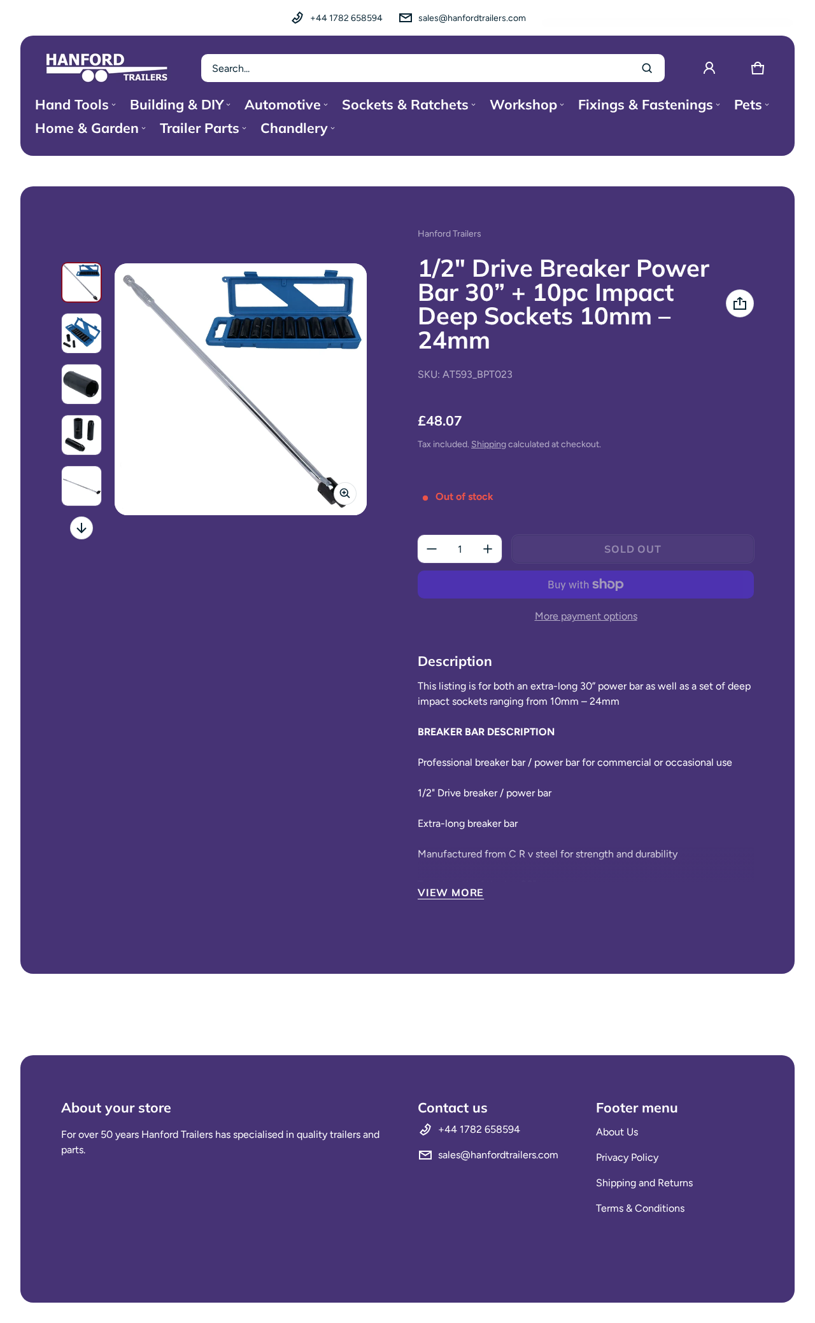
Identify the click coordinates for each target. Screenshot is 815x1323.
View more (451, 892)
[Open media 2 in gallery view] (81, 333)
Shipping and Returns (644, 1183)
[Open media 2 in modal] (241, 389)
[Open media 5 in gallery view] (81, 486)
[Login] (709, 68)
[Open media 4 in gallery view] (81, 435)
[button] (758, 68)
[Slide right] (81, 527)
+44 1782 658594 (346, 18)
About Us (617, 1132)
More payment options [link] (586, 616)
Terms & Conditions (640, 1208)
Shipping (488, 444)
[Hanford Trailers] (107, 68)
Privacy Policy (627, 1157)
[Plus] (488, 549)
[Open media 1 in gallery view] (81, 282)
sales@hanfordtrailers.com (472, 18)
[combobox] (433, 68)
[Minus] (432, 549)
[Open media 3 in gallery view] (81, 384)
